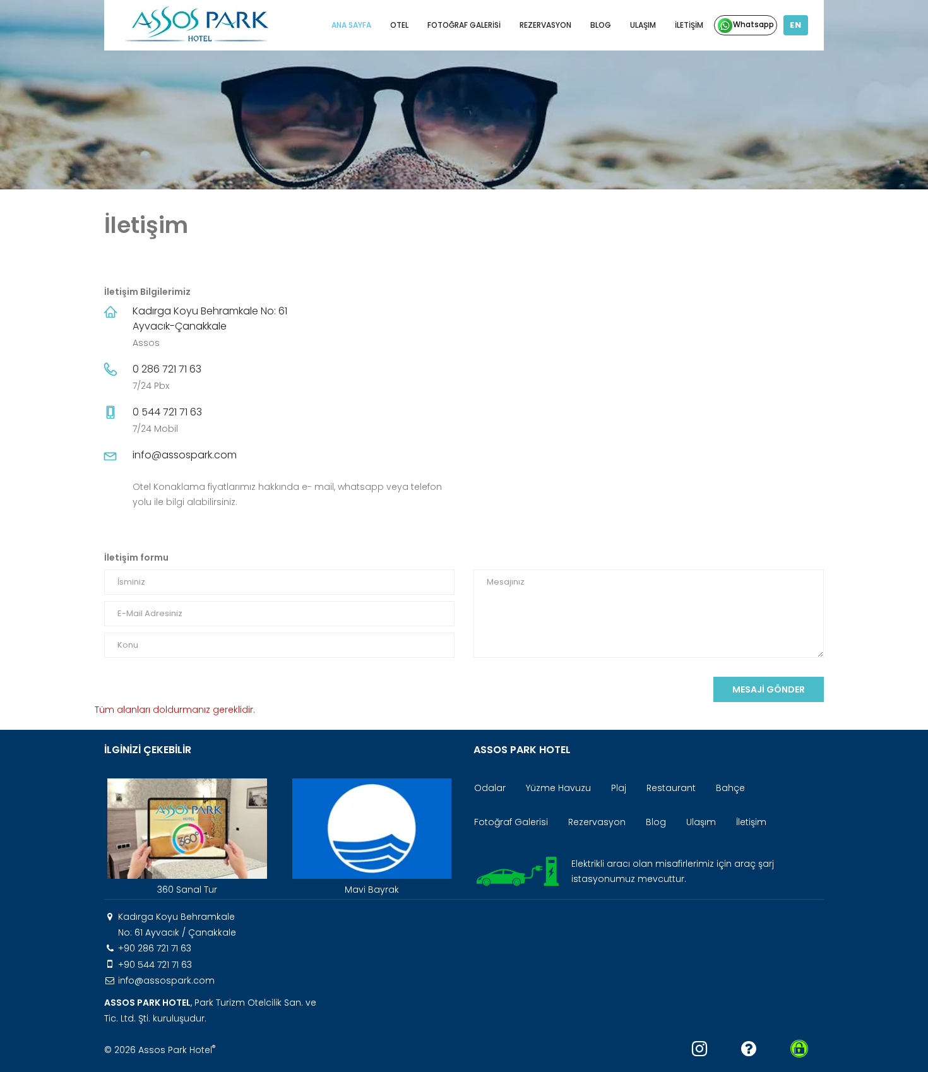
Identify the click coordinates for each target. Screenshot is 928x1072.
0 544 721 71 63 (167, 412)
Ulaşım (643, 25)
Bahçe (730, 788)
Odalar (490, 788)
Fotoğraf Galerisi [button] (464, 25)
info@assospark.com (185, 455)
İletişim (689, 25)
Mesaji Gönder (768, 689)
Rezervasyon (545, 25)
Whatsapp (753, 24)
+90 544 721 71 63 (155, 964)
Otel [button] (399, 25)
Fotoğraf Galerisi (511, 822)
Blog (600, 25)
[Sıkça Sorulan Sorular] (748, 1049)
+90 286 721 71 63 (154, 948)
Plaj (618, 788)
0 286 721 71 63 (167, 369)
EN (796, 25)
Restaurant (671, 788)
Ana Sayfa (351, 25)
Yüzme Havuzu (558, 788)
